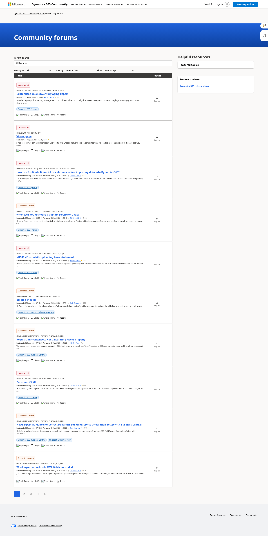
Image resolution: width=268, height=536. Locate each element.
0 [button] (83, 175)
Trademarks (251, 515)
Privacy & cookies (218, 515)
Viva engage (23, 136)
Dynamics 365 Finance (27, 109)
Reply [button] (26, 115)
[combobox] (93, 63)
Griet (45, 140)
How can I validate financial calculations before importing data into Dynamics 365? (68, 172)
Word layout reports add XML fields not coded (44, 467)
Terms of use (236, 515)
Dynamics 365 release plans (194, 86)
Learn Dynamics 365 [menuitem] (135, 4)
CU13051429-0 (75, 385)
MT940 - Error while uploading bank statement (45, 257)
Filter (100, 70)
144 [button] (85, 428)
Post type (19, 70)
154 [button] (84, 303)
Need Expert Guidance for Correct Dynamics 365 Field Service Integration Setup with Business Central (79, 424)
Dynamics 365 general (27, 187)
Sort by (59, 70)
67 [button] (57, 97)
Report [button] (62, 115)
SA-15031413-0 (49, 97)
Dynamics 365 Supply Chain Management (36, 312)
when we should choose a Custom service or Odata (47, 214)
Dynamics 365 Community (50, 4)
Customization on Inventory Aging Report (42, 94)
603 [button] (84, 470)
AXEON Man (74, 343)
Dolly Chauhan (75, 303)
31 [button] (50, 140)
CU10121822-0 (75, 218)
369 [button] (83, 260)
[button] (208, 4)
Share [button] (52, 115)
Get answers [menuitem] (94, 4)
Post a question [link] (245, 4)
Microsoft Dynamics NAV (60, 440)
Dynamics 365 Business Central (31, 355)
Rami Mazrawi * (76, 428)
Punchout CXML (26, 382)
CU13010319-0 (75, 470)
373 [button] (84, 385)
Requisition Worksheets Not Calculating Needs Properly (50, 339)
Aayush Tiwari (75, 260)
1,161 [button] (83, 343)
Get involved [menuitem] (77, 4)
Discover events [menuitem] (112, 4)
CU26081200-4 (75, 175)
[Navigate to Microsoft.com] (16, 4)
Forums (41, 13)
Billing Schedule (26, 299)
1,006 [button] (85, 218)
